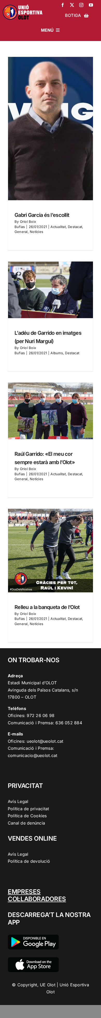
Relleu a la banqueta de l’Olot (47, 607)
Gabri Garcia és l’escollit (42, 215)
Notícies (36, 232)
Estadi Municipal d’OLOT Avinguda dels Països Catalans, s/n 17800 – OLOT (43, 690)
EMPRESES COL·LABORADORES (37, 895)
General (21, 232)
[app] (33, 959)
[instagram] (81, 5)
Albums (57, 353)
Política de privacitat (28, 808)
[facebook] (63, 5)
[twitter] (72, 5)
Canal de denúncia (26, 823)
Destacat (75, 227)
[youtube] (91, 5)
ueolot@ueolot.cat (45, 741)
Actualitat (58, 227)
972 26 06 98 (40, 715)
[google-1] (33, 936)
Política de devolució (29, 861)
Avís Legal (18, 801)
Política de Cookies (27, 815)
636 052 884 (68, 722)
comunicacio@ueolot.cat (32, 755)
